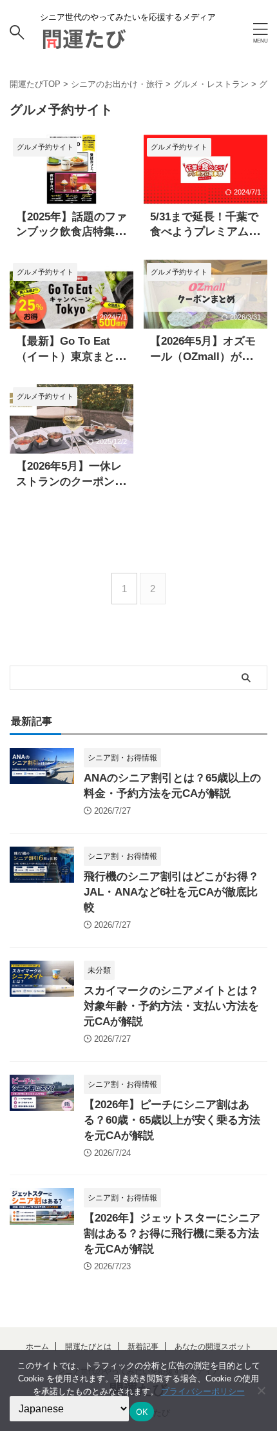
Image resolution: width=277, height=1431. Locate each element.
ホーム (37, 1346)
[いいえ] (260, 1390)
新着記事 (143, 1346)
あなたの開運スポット (213, 1346)
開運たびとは (88, 1346)
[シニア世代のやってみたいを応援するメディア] (84, 42)
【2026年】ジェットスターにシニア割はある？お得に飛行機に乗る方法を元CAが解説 (172, 1233)
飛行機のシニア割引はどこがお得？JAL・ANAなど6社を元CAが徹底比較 (171, 892)
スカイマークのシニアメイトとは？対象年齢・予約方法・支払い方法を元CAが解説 (171, 1006)
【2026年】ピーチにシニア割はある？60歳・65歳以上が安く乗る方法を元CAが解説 (172, 1120)
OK (142, 1412)
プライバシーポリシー (203, 1391)
